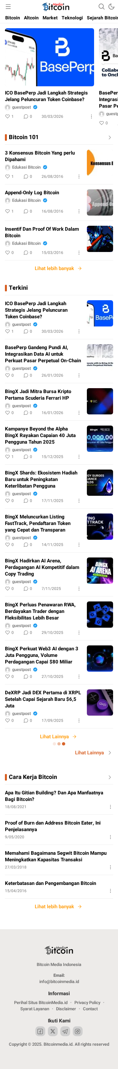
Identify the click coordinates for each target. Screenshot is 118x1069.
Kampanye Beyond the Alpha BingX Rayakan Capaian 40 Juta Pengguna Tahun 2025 (40, 435)
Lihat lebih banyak (54, 268)
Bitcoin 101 (24, 137)
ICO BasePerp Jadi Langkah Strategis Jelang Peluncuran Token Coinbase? (46, 96)
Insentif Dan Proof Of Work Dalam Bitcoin (42, 232)
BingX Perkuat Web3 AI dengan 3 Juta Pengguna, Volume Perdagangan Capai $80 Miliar (41, 655)
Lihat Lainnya (54, 736)
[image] (100, 163)
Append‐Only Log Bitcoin (32, 192)
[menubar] (8, 6)
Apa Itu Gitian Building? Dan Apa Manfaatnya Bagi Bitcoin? (54, 796)
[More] (91, 116)
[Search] (102, 6)
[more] (108, 137)
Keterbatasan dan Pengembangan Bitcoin (50, 883)
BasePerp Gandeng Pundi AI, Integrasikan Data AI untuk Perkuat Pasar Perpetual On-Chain (43, 354)
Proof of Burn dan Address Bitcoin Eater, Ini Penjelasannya (53, 826)
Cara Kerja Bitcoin (33, 777)
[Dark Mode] (111, 6)
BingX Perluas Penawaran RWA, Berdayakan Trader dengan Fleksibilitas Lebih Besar (40, 611)
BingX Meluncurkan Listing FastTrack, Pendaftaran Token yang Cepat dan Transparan (37, 523)
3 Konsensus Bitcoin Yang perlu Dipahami (40, 156)
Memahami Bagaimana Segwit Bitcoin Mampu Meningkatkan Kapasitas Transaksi (56, 856)
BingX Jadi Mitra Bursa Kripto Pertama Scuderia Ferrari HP (38, 394)
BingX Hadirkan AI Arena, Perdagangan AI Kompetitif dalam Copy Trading (42, 567)
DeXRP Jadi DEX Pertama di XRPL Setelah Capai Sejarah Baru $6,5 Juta (43, 699)
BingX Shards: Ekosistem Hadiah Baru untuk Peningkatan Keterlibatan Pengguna (41, 479)
